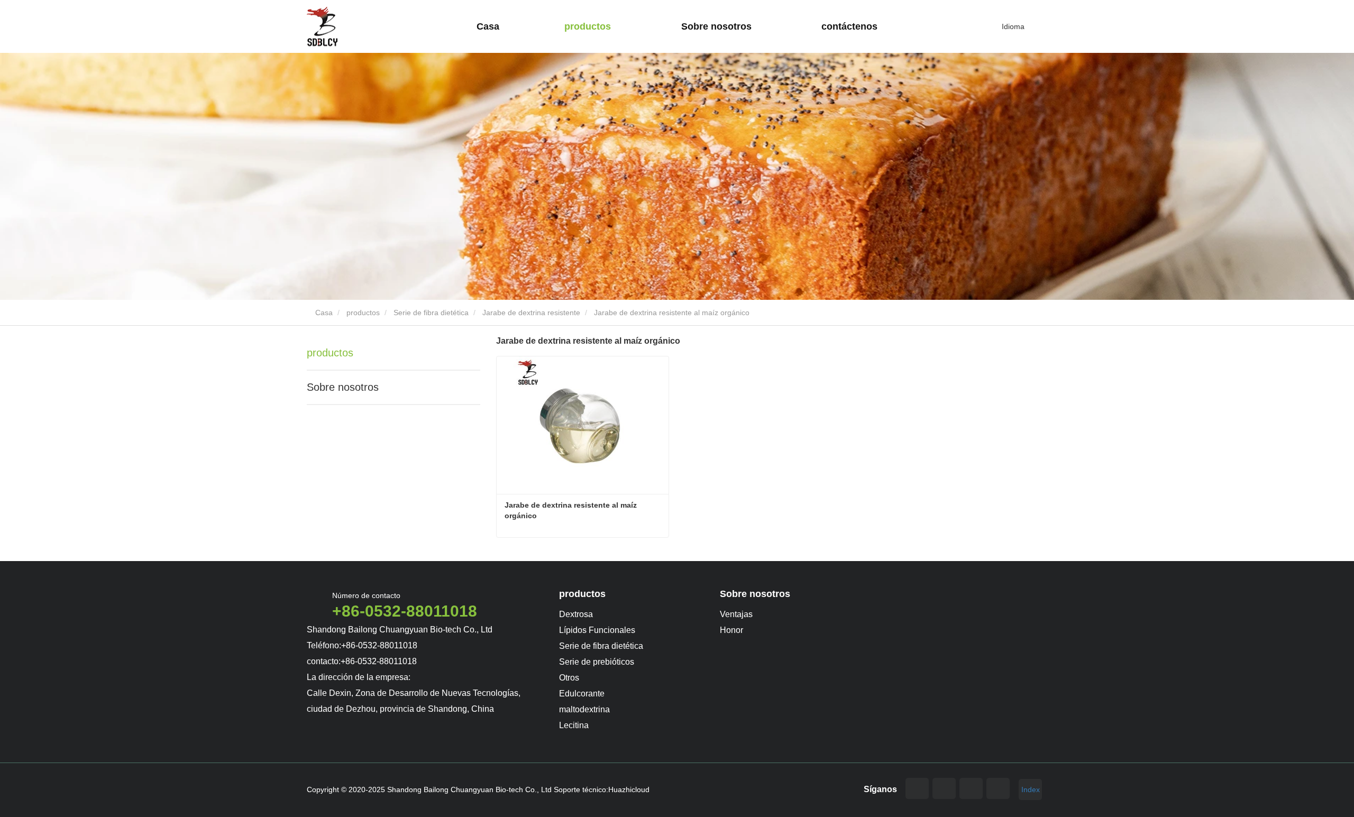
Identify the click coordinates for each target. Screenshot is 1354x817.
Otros (569, 677)
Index (1030, 789)
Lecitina (574, 725)
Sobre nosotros (343, 387)
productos (363, 312)
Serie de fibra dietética (431, 312)
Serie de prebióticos (596, 661)
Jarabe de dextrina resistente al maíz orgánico (572, 510)
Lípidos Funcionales (597, 630)
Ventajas (736, 614)
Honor (731, 630)
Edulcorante (582, 693)
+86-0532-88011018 (404, 611)
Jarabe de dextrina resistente (531, 312)
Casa (488, 26)
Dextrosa (576, 614)
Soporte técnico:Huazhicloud (601, 789)
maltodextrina (584, 709)
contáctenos (849, 26)
